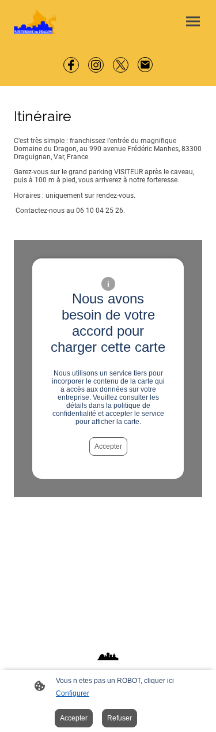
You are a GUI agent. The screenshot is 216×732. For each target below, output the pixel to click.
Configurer (72, 693)
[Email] (145, 65)
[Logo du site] (35, 21)
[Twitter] (120, 65)
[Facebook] (71, 65)
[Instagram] (96, 65)
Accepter (108, 446)
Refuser (119, 718)
